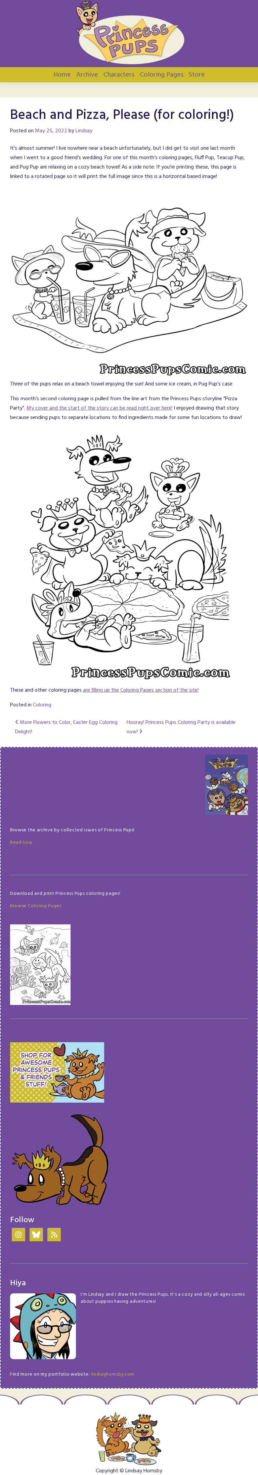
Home (62, 75)
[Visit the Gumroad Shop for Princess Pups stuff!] (57, 1072)
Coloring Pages (161, 75)
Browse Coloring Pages (35, 906)
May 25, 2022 (51, 131)
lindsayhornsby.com (113, 1374)
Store (197, 75)
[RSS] (54, 1235)
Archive (87, 75)
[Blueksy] (36, 1235)
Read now (21, 842)
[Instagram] (18, 1235)
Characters (118, 75)
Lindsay (84, 131)
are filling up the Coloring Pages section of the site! (141, 690)
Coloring (42, 705)
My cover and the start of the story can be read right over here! (99, 408)
